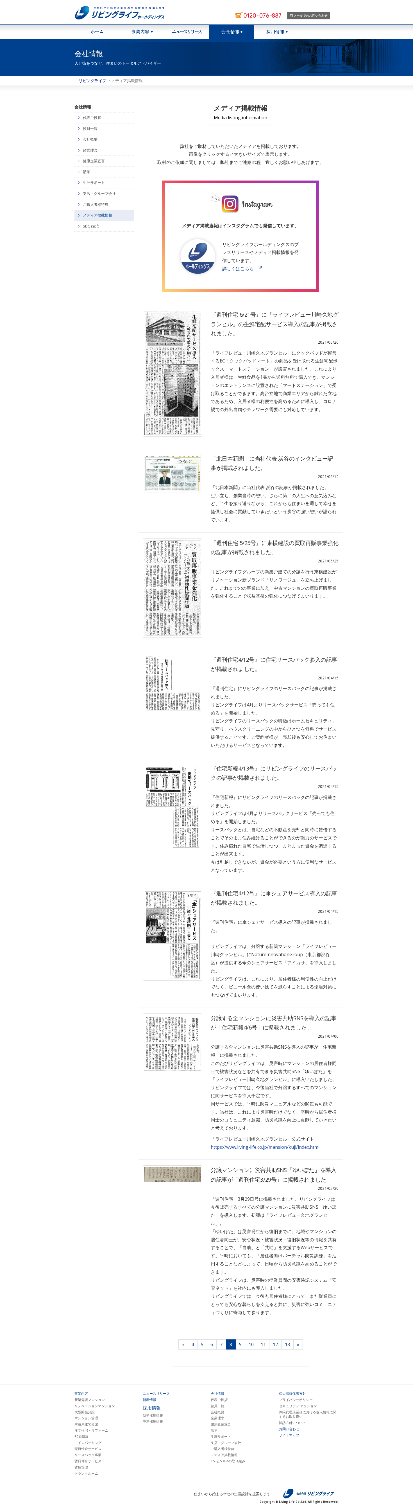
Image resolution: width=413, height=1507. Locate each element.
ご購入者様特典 (95, 204)
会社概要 (90, 139)
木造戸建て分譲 (86, 1424)
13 (287, 1344)
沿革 (86, 171)
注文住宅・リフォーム (91, 1430)
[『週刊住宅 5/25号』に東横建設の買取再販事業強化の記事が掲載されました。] (173, 588)
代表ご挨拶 (92, 117)
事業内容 (81, 1393)
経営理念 (90, 150)
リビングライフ (92, 80)
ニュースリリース (186, 32)
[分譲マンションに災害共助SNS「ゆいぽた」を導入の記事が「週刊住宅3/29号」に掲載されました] (173, 1174)
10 (251, 1344)
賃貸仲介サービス (87, 1461)
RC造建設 (81, 1436)
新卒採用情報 (153, 1415)
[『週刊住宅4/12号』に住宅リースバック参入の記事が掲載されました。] (173, 684)
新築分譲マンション (89, 1400)
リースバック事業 (87, 1455)
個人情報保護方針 (292, 1393)
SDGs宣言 (91, 226)
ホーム (96, 32)
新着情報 (149, 1400)
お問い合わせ (289, 1429)
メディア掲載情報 (97, 215)
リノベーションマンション (94, 1406)
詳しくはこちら (238, 268)
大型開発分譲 (84, 1412)
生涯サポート (94, 182)
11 (263, 1344)
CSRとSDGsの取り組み (228, 1461)
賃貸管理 (81, 1467)
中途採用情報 (153, 1421)
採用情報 (276, 32)
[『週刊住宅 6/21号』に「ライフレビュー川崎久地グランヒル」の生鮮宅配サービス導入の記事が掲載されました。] (173, 373)
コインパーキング (87, 1443)
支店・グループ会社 (99, 193)
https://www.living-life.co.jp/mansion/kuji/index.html (265, 1147)
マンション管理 (86, 1418)
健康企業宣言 (94, 160)
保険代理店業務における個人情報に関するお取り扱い (307, 1414)
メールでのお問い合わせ (310, 15)
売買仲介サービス (87, 1449)
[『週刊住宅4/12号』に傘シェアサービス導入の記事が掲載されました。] (173, 935)
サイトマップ (289, 1435)
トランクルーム (86, 1473)
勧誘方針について (292, 1423)
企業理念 (217, 1418)
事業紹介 (141, 32)
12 (275, 1344)
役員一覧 (90, 128)
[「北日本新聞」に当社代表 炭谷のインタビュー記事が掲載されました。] (173, 473)
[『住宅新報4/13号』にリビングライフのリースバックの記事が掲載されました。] (173, 807)
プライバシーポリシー (296, 1400)
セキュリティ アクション (298, 1406)
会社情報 (231, 32)
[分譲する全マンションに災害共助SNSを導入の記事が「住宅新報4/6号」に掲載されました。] (173, 1043)
